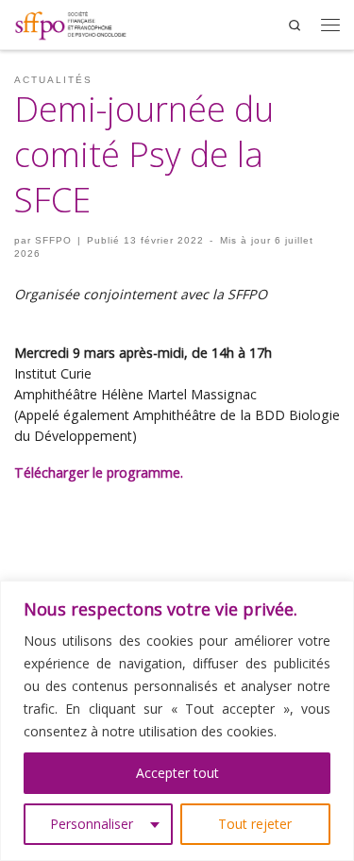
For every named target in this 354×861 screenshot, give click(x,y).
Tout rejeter (255, 824)
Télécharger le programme (97, 472)
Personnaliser (91, 824)
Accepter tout (177, 773)
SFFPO (53, 240)
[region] (177, 721)
